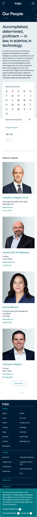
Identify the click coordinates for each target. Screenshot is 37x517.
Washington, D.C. (25, 441)
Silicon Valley (24, 437)
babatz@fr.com (7, 207)
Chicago (5, 427)
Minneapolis (6, 446)
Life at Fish (5, 457)
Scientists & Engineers (27, 457)
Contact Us (6, 486)
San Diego (23, 427)
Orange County (24, 423)
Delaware (5, 437)
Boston (4, 423)
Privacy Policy (18, 494)
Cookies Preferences (10, 509)
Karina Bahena (10, 307)
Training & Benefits (26, 469)
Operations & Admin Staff (26, 463)
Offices (5, 408)
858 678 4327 (7, 322)
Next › (21, 392)
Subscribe (6, 480)
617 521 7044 (7, 210)
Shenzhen (23, 432)
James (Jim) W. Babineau (15, 252)
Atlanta (4, 413)
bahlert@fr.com (7, 374)
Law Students (6, 466)
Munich (22, 413)
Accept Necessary (9, 513)
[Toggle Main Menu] (4, 3)
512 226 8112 (6, 265)
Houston (5, 441)
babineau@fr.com (8, 262)
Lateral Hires (6, 471)
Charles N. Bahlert (12, 364)
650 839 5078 (7, 377)
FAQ (21, 473)
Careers (5, 452)
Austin (4, 418)
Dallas (4, 432)
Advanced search (12, 127)
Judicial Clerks (7, 462)
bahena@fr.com (8, 319)
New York (23, 418)
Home (6, 18)
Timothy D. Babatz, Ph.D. (15, 197)
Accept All (25, 513)
